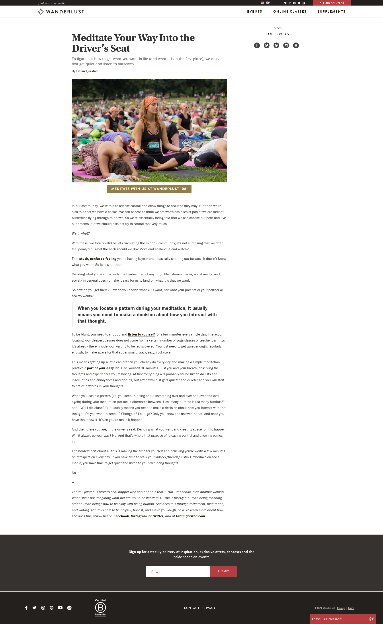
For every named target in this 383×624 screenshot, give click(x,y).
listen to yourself (141, 334)
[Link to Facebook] (26, 608)
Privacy (208, 608)
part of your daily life (103, 368)
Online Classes (290, 11)
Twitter (157, 516)
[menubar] (270, 3)
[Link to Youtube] (60, 608)
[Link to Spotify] (69, 608)
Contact (191, 608)
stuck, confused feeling (97, 258)
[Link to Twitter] (34, 608)
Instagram (139, 516)
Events (254, 11)
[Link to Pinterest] (51, 608)
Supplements (332, 11)
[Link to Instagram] (43, 608)
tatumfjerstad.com (190, 516)
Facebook (121, 516)
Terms (351, 608)
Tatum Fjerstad (87, 71)
